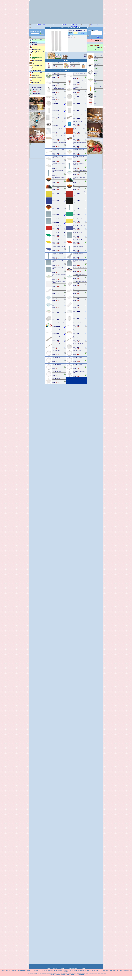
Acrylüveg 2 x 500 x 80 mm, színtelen (78, 247)
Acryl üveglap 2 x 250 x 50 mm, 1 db (58, 289)
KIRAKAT (66, 60)
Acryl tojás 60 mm (76, 315)
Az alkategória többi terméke (66, 71)
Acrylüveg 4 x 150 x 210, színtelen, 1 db (59, 164)
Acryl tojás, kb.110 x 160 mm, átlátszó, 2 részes (57, 316)
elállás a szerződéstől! (73, 968)
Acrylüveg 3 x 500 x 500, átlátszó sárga (79, 178)
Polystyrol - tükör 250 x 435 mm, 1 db (79, 74)
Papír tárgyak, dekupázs (37, 60)
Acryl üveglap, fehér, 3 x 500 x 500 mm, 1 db (58, 282)
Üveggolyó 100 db (55, 73)
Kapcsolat (62, 968)
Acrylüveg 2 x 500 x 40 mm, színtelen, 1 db (78, 254)
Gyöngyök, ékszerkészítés (37, 77)
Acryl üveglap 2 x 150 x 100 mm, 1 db (79, 295)
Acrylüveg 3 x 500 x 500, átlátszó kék (79, 185)
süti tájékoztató (59, 974)
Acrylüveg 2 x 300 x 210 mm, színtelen (57, 261)
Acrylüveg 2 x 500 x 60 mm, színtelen (57, 254)
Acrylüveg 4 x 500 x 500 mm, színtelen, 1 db (78, 150)
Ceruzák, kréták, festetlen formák (37, 58)
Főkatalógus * (35, 42)
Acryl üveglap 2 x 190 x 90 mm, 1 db (79, 289)
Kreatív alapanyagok (36, 67)
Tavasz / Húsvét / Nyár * (37, 39)
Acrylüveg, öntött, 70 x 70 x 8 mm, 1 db (59, 129)
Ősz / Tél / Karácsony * (36, 44)
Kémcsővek (75, 100)
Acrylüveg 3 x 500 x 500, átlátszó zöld (58, 178)
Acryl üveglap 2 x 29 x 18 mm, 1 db (79, 281)
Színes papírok (35, 47)
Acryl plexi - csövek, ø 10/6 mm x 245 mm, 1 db (79, 330)
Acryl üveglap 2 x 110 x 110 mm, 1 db (58, 302)
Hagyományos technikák (37, 72)
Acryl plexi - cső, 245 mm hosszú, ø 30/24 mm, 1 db (58, 337)
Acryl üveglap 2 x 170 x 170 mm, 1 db (58, 295)
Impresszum (55, 968)
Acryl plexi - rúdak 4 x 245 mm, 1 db (80, 322)
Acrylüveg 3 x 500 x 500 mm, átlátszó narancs (57, 205)
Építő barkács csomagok (37, 80)
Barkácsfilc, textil (35, 75)
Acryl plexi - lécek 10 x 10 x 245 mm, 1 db (58, 330)
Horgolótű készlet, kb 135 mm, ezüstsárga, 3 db (98, 86)
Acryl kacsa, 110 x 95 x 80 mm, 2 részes (79, 344)
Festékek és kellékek (36, 55)
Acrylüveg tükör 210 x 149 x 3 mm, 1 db (79, 136)
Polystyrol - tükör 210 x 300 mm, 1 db (58, 81)
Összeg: (98, 47)
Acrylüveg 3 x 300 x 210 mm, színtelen (57, 219)
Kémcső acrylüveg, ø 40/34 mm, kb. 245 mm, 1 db (79, 115)
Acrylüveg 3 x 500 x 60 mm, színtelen (57, 171)
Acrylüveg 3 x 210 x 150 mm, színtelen (78, 233)
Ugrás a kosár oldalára (98, 49)
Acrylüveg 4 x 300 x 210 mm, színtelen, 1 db (78, 157)
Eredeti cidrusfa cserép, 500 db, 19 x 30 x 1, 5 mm (98, 55)
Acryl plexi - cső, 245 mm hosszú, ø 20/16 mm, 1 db (79, 337)
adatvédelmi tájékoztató (70, 974)
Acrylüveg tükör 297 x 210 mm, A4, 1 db (59, 136)
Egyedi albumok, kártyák (37, 63)
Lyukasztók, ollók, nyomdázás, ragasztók (38, 52)
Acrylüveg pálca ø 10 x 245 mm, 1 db (79, 143)
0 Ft (101, 47)
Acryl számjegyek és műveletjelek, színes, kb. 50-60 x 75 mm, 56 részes (59, 323)
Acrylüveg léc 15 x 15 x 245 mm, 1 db (58, 150)
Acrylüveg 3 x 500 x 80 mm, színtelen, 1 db (78, 164)
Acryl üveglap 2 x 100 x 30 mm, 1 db (79, 302)
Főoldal (48, 968)
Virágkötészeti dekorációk (37, 65)
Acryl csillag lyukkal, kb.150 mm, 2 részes (79, 372)
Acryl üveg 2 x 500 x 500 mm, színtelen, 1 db (58, 309)
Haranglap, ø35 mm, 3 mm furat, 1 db (58, 122)
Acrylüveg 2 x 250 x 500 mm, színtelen (78, 261)
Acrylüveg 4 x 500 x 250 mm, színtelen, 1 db (57, 157)
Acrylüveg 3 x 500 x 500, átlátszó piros (58, 185)
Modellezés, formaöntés (36, 70)
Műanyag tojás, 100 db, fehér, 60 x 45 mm (79, 87)
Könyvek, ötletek (35, 82)
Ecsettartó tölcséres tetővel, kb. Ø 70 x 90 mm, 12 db (98, 63)
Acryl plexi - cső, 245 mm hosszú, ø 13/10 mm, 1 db (58, 344)
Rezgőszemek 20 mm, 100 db (98, 93)
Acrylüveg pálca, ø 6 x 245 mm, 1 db (59, 142)
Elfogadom (80, 974)
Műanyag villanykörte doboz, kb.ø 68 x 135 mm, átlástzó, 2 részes (58, 87)
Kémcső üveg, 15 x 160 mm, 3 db (79, 107)
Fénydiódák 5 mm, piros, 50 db (97, 100)
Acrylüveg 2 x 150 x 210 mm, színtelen (57, 268)
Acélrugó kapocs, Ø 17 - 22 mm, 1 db (98, 70)
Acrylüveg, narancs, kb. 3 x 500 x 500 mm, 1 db (79, 129)
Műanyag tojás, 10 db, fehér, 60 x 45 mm (59, 94)
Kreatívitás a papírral (36, 49)
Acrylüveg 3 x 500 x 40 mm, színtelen (78, 205)
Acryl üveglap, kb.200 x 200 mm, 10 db (59, 275)
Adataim (83, 968)
